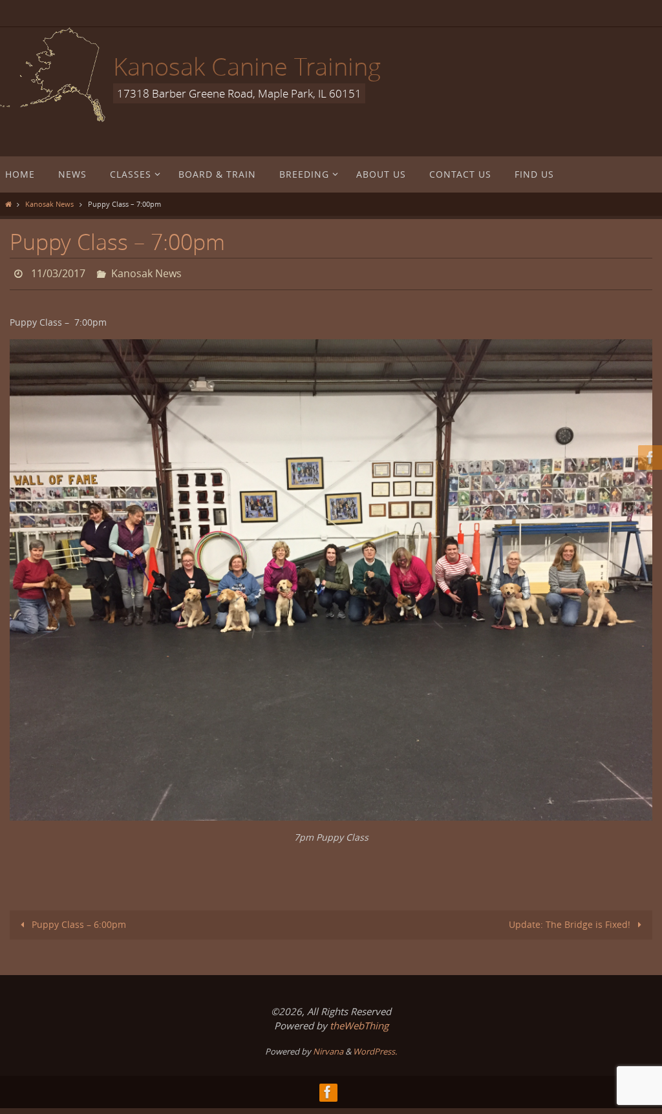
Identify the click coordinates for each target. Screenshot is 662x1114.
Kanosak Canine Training (247, 66)
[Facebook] (648, 457)
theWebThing (359, 1021)
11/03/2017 (58, 272)
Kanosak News (49, 204)
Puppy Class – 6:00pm (77, 920)
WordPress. (375, 1047)
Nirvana (328, 1047)
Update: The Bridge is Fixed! (571, 920)
